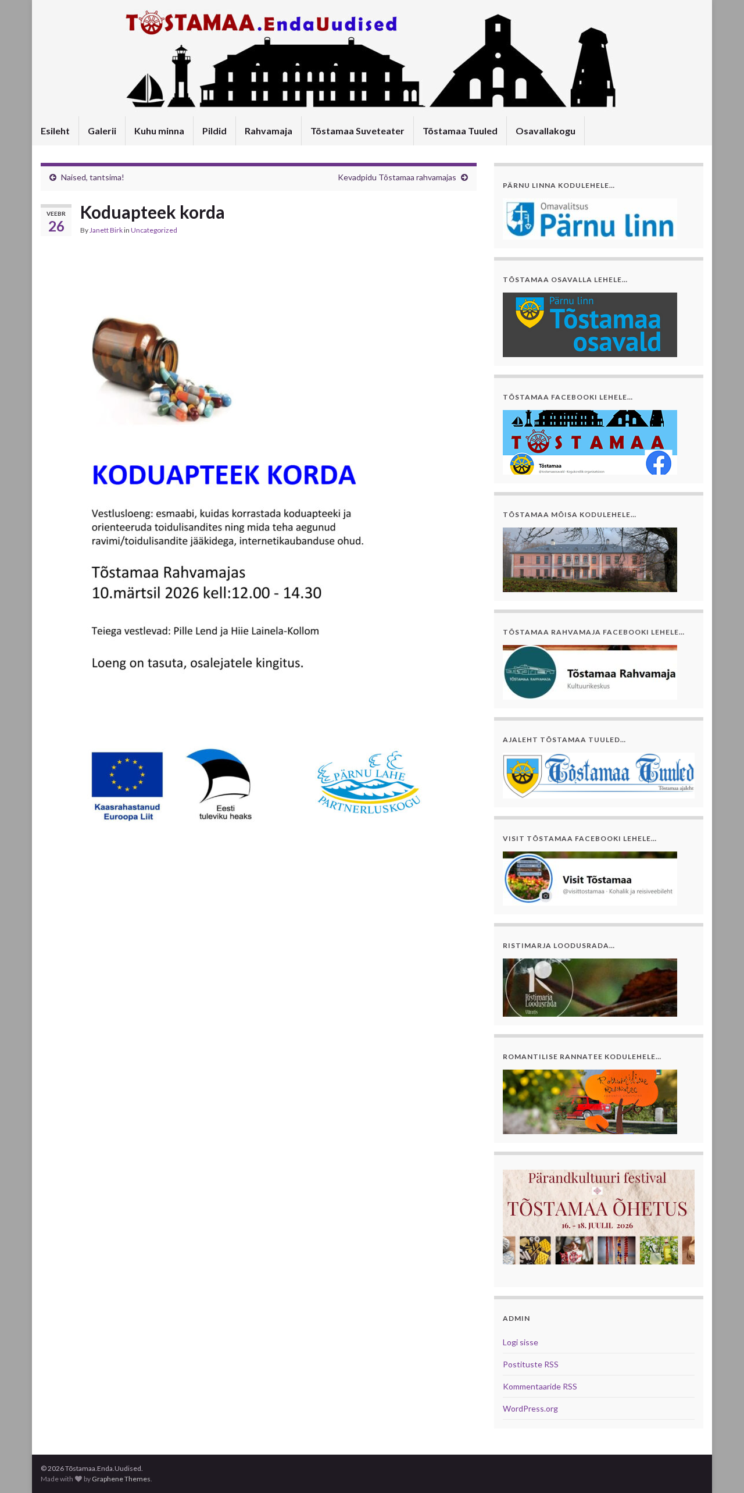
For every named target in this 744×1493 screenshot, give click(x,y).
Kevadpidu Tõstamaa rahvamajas (397, 177)
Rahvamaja (268, 130)
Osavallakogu (545, 130)
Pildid (214, 130)
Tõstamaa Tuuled (460, 130)
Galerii (102, 130)
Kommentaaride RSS (540, 1386)
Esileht (55, 130)
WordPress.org (530, 1408)
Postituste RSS (531, 1364)
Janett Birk (106, 230)
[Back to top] (717, 1466)
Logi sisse (520, 1342)
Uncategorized (154, 230)
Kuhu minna (159, 130)
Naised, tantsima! (92, 177)
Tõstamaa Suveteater (357, 130)
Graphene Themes (121, 1478)
